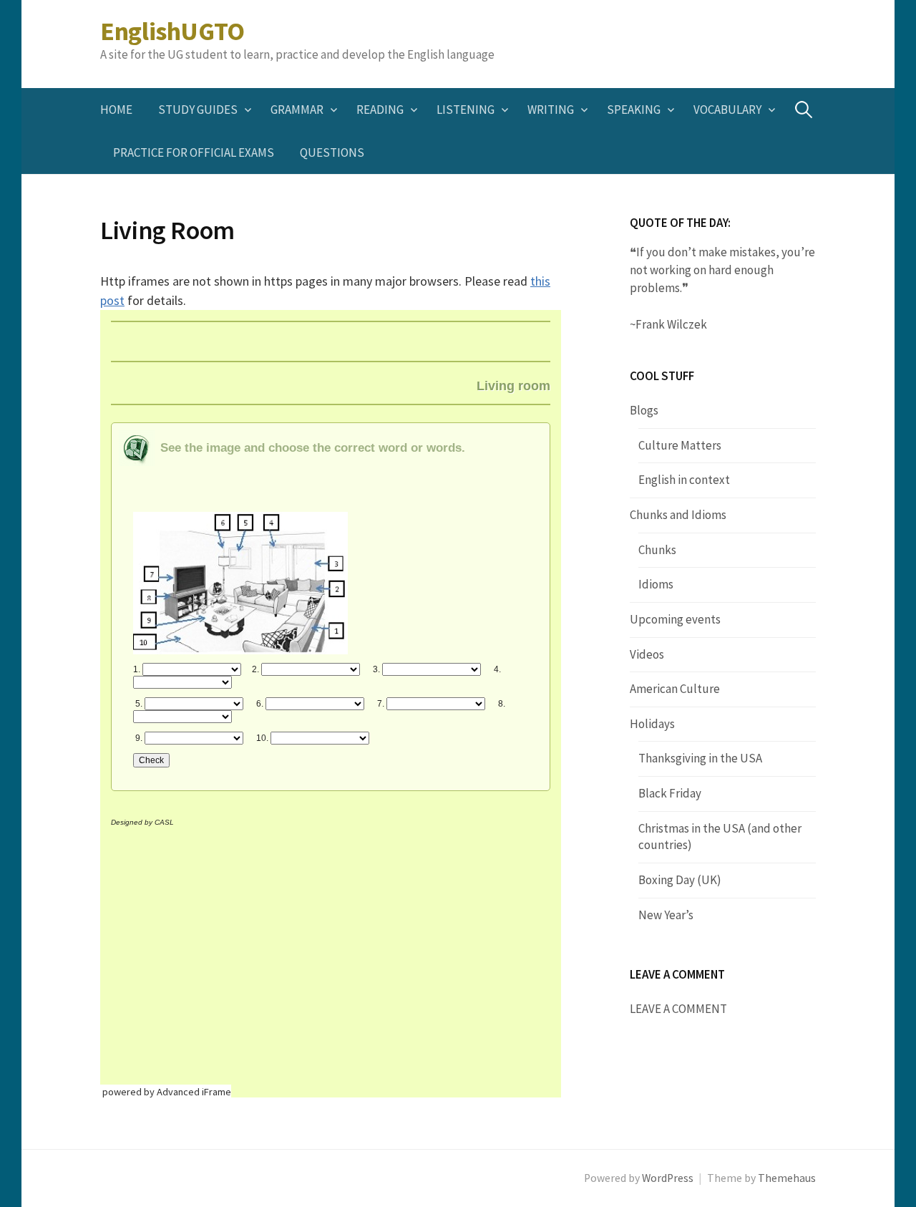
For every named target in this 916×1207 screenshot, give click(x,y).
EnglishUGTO (172, 31)
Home (116, 109)
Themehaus (787, 1178)
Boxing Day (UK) (679, 880)
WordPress (667, 1178)
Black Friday (669, 793)
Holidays (652, 724)
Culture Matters (679, 445)
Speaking (634, 109)
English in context (684, 480)
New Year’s (665, 915)
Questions (332, 152)
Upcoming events (675, 619)
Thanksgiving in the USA (700, 758)
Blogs (644, 410)
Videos (647, 654)
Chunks (657, 550)
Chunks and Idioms (678, 515)
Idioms (655, 584)
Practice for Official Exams (193, 152)
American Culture (675, 689)
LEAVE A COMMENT (678, 1009)
